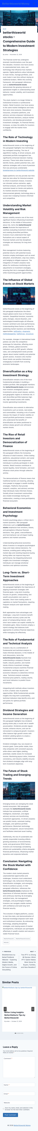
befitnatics (17, 331)
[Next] (32, 1009)
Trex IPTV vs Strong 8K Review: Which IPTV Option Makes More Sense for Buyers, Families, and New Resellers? (28, 959)
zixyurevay (30, 334)
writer (6, 54)
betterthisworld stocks (23, 938)
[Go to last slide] (5, 1009)
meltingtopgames (9, 334)
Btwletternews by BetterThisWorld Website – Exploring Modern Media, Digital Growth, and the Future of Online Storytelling (9, 961)
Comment (8, 1058)
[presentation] (19, 997)
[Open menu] (34, 3)
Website (7, 1103)
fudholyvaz (21, 334)
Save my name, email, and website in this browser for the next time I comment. (19, 1109)
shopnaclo (26, 331)
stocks (6, 942)
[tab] (15, 1033)
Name (7, 1085)
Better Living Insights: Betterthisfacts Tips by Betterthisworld (14, 1015)
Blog (4, 29)
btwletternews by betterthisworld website (18, 170)
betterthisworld (9, 938)
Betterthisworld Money (22, 1125)
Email (6, 1094)
